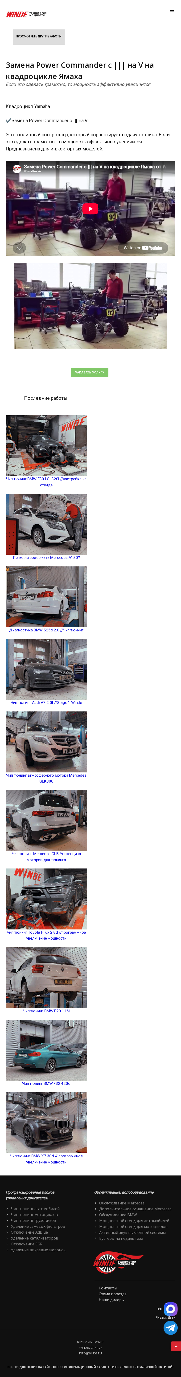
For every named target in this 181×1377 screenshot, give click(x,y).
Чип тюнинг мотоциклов (34, 1214)
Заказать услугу (89, 372)
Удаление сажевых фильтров (38, 1226)
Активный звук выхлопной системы (132, 1232)
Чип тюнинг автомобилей (35, 1208)
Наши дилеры (111, 1299)
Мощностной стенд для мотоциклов (133, 1226)
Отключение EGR (26, 1244)
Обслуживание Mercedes (121, 1203)
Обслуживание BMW (118, 1214)
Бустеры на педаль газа (121, 1238)
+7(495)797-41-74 (90, 1348)
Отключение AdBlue (29, 1232)
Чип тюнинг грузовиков (33, 1220)
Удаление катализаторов (34, 1238)
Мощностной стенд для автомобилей (134, 1220)
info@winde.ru (90, 1353)
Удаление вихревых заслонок (38, 1249)
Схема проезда (113, 1293)
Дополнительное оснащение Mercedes (135, 1208)
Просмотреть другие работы (39, 36)
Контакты (108, 1288)
